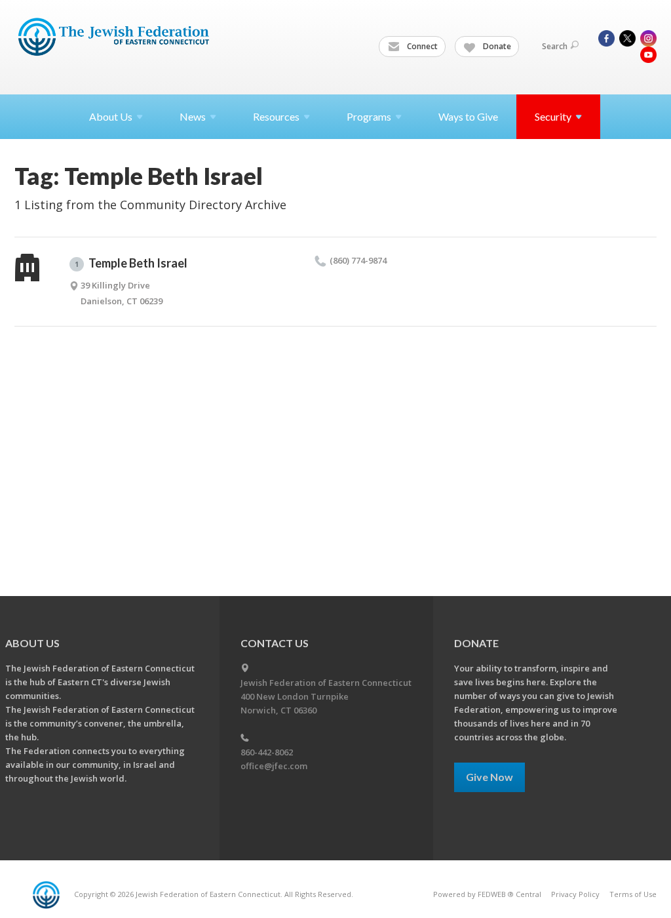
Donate (496, 46)
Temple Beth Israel (131, 263)
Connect (421, 46)
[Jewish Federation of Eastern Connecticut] (115, 37)
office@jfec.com (273, 766)
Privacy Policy (575, 894)
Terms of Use (633, 894)
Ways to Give (468, 116)
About (110, 116)
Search (554, 46)
